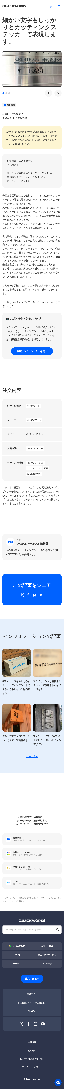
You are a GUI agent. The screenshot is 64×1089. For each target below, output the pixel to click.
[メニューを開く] (59, 6)
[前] (48, 93)
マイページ (47, 964)
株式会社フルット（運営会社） (32, 1002)
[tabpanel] (32, 69)
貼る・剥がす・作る (47, 955)
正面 (46, 468)
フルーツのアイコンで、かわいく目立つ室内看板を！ (16, 738)
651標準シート (33, 406)
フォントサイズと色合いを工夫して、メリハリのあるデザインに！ (47, 740)
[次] (58, 93)
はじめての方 (19, 946)
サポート (17, 964)
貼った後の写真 (33, 474)
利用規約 (32, 1050)
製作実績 (11, 105)
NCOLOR (32, 1011)
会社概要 (32, 1042)
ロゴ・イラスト (33, 468)
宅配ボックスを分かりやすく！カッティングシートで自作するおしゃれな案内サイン (16, 687)
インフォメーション (35, 463)
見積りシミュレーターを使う (32, 351)
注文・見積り (32, 978)
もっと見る (32, 756)
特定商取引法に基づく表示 (32, 1059)
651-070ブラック (34, 420)
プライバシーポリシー (32, 1067)
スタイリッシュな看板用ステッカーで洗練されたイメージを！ (47, 685)
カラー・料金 (47, 946)
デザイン (17, 955)
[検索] (57, 929)
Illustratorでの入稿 (35, 448)
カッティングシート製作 (12, 898)
